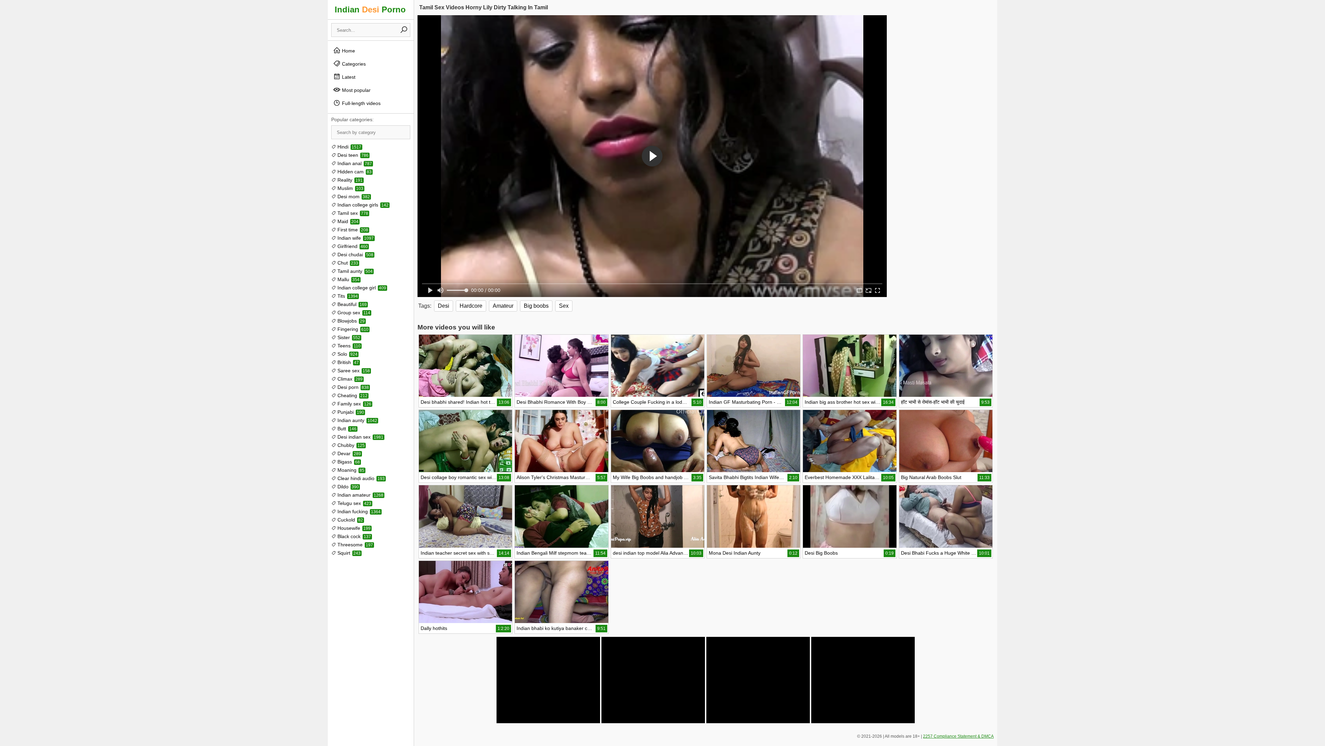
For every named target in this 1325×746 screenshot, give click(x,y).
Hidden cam (354, 171)
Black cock (353, 536)
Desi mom (353, 196)
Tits (347, 296)
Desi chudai (354, 254)
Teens (348, 345)
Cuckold (349, 520)
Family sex (353, 404)
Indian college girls (362, 205)
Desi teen (352, 155)
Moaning (350, 470)
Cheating (351, 395)
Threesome (354, 544)
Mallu (348, 279)
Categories (353, 64)
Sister (348, 337)
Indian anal (354, 163)
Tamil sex (352, 213)
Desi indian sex (359, 437)
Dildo (347, 486)
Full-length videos (361, 103)
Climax (349, 379)
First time (352, 229)
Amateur (503, 306)
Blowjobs (350, 321)
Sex (564, 306)
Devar (348, 453)
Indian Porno (370, 9)
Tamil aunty (354, 271)
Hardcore (471, 306)
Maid (347, 221)
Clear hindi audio (360, 478)
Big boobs (536, 306)
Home (348, 51)
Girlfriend (352, 246)
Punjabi (350, 412)
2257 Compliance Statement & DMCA (958, 736)
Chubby (350, 445)
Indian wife (355, 238)
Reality (349, 180)
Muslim (349, 188)
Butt (346, 428)
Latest (348, 77)
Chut (347, 263)
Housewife (353, 528)
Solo (346, 354)
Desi (443, 306)
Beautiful (351, 304)
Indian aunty (356, 420)
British (347, 362)
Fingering (352, 329)
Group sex (353, 312)
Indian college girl (361, 287)
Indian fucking (358, 511)
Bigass (348, 462)
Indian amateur (359, 495)
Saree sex (353, 370)
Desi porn (352, 387)
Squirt (348, 553)
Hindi (348, 147)
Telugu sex (353, 503)
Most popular (356, 90)
